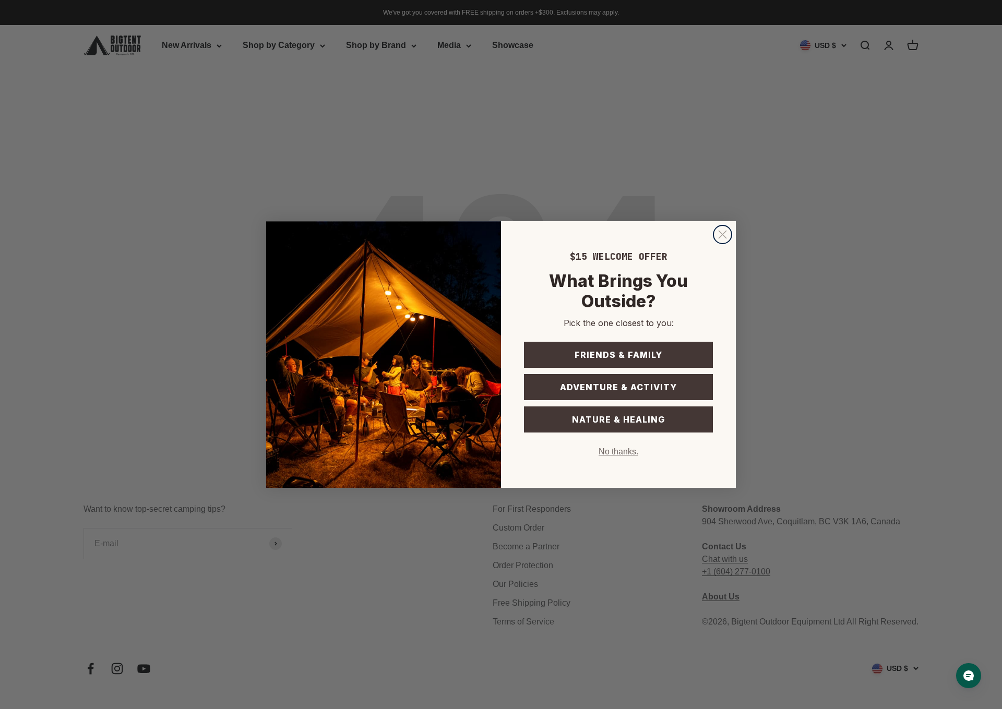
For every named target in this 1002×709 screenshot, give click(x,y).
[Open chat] (968, 675)
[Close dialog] (722, 234)
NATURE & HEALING (618, 419)
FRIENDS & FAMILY (618, 355)
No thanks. (618, 451)
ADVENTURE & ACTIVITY (618, 387)
